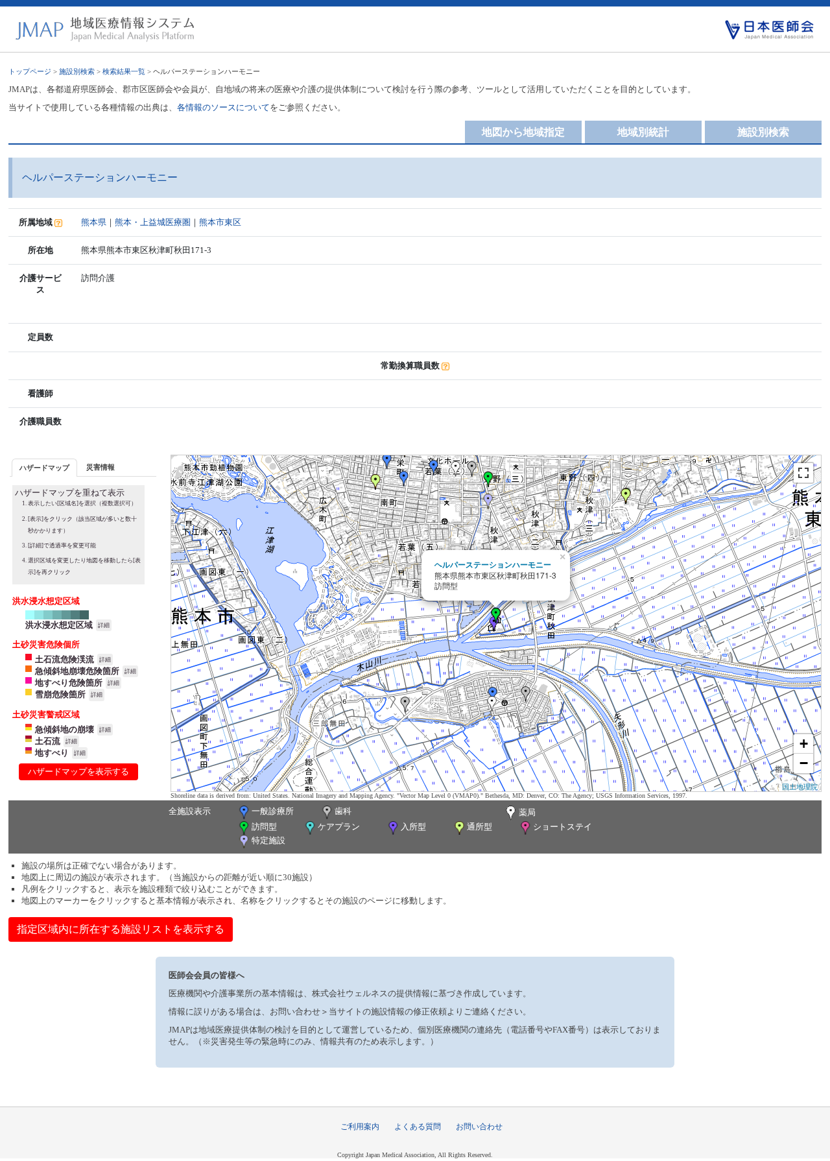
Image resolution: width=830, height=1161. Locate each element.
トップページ (29, 71)
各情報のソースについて (223, 107)
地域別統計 (643, 132)
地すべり (52, 753)
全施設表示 (190, 811)
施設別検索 (77, 71)
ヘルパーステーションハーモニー (492, 564)
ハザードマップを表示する (78, 771)
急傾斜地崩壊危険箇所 (77, 671)
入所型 (413, 827)
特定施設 (268, 840)
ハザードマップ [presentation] (44, 468)
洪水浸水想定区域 (59, 625)
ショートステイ (562, 827)
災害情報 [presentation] (100, 467)
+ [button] (804, 744)
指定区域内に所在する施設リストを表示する (120, 929)
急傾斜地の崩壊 (64, 729)
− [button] (804, 763)
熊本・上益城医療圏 (153, 222)
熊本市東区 (220, 222)
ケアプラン (339, 827)
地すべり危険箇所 (68, 683)
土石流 (47, 741)
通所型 (479, 827)
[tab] (44, 467)
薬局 (527, 812)
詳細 (104, 625)
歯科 (343, 811)
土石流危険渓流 (64, 659)
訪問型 (264, 827)
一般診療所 (273, 811)
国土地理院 (800, 786)
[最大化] (803, 473)
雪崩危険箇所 (60, 694)
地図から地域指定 (523, 132)
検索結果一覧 (123, 71)
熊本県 (93, 222)
